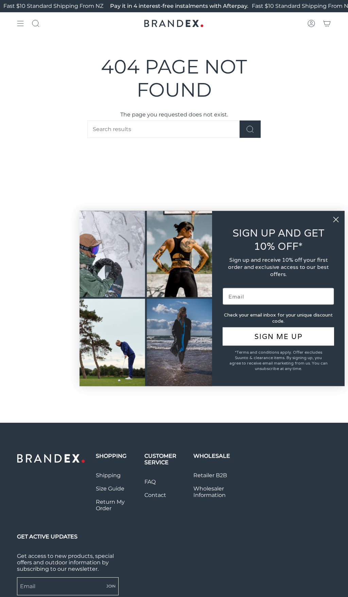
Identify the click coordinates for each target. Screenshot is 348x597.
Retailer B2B (210, 475)
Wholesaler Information (209, 491)
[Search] (250, 129)
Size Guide (110, 488)
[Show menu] (20, 23)
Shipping (108, 475)
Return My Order (110, 505)
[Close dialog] (336, 220)
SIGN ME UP (278, 336)
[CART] (327, 23)
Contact (155, 495)
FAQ (150, 482)
